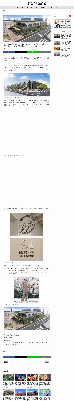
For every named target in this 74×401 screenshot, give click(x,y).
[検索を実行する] (70, 16)
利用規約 (30, 382)
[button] (9, 52)
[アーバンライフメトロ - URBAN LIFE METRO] (37, 3)
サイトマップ (48, 382)
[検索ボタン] (57, 7)
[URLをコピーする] (45, 52)
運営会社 (43, 382)
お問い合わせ (25, 382)
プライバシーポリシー (37, 382)
